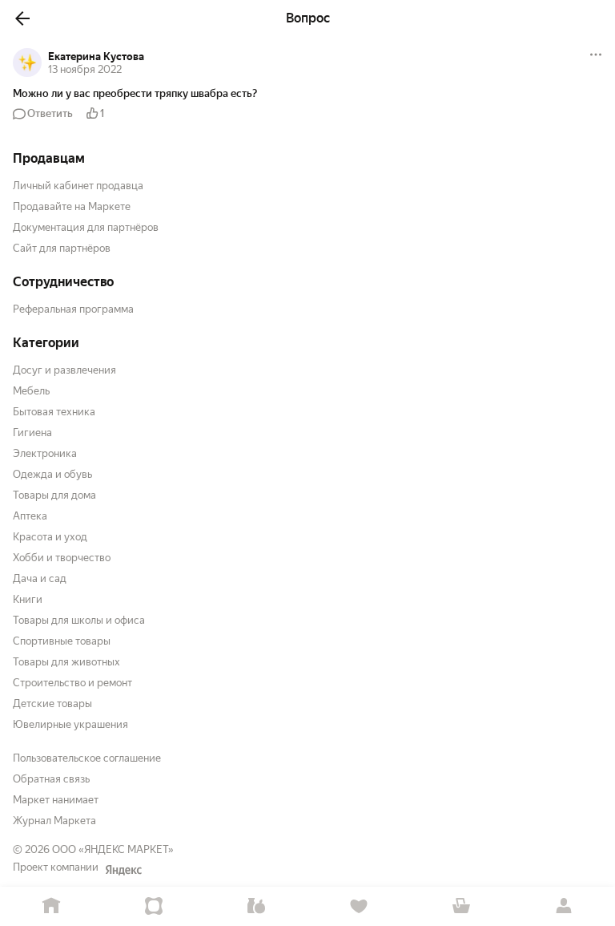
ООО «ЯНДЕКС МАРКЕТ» (113, 849)
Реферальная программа (73, 309)
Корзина (461, 906)
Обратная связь (51, 779)
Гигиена (32, 433)
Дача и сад (39, 578)
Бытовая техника (54, 412)
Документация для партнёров (86, 227)
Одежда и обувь (52, 474)
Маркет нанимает (55, 800)
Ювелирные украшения (70, 724)
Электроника (45, 453)
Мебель (31, 391)
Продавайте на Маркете (72, 206)
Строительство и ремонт (72, 683)
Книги (27, 599)
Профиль (563, 906)
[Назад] (22, 18)
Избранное (359, 906)
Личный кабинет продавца (78, 186)
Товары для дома (54, 495)
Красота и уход (50, 537)
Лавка (256, 906)
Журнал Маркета (54, 821)
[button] (307, 94)
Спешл (153, 906)
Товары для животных (66, 662)
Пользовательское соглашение (87, 758)
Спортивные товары (62, 641)
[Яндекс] (123, 870)
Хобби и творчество (62, 558)
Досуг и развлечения (64, 370)
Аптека (30, 516)
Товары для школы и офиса (79, 620)
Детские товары (52, 704)
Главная (51, 906)
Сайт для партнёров (62, 248)
